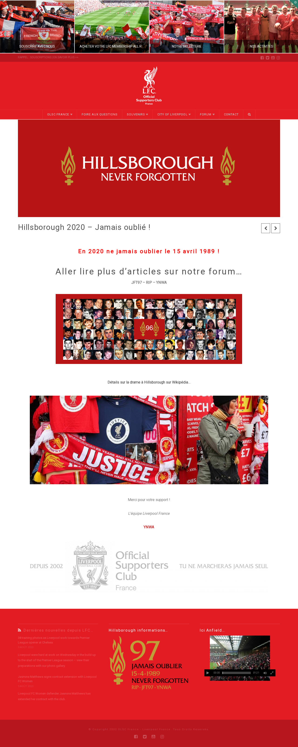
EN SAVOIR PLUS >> (65, 57)
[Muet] (264, 672)
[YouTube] (273, 58)
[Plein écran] (271, 672)
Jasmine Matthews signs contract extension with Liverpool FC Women (57, 679)
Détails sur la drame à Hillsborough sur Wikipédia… (149, 382)
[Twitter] (267, 58)
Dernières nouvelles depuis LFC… (59, 630)
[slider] (236, 673)
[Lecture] (207, 672)
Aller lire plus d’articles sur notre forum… (149, 271)
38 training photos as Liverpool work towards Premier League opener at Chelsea (54, 640)
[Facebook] (262, 58)
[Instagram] (278, 58)
